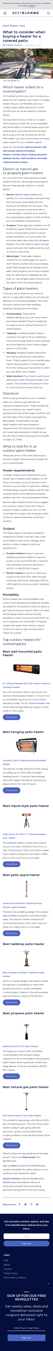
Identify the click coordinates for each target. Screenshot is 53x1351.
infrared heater (15, 842)
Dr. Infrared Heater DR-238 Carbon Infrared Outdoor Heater (25, 151)
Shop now (11, 1076)
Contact (8, 1269)
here (14, 1165)
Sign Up (26, 1337)
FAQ (6, 1260)
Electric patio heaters (26, 194)
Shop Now (11, 717)
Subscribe (26, 1243)
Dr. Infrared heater (35, 703)
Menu (5, 13)
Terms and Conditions (15, 1277)
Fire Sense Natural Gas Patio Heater (22, 1115)
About (7, 1264)
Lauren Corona (11, 1178)
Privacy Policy (11, 1273)
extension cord (30, 517)
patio (44, 123)
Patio (22, 25)
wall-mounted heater (31, 379)
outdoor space (34, 142)
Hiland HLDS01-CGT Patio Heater (20, 1046)
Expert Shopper (10, 25)
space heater (10, 915)
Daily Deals (28, 1157)
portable (33, 599)
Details (32, 6)
